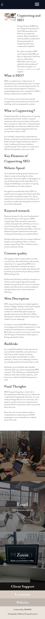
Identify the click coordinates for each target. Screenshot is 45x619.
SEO (6, 99)
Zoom (22, 555)
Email (22, 504)
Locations (22, 594)
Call (22, 454)
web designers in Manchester (26, 67)
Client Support (22, 586)
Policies (22, 602)
